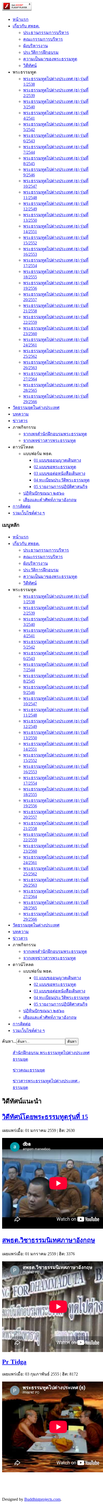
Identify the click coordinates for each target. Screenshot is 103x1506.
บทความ (21, 414)
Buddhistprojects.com (42, 1499)
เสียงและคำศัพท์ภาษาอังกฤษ (50, 500)
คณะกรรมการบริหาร (43, 39)
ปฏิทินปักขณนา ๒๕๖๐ (43, 493)
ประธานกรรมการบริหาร (46, 32)
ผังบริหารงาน (35, 46)
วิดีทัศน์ (30, 65)
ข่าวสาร (20, 420)
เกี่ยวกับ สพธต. (26, 26)
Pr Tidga (14, 1361)
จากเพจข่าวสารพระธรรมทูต (49, 440)
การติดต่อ (22, 506)
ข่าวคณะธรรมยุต (29, 1070)
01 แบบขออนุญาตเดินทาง (57, 460)
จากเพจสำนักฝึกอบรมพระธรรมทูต (55, 434)
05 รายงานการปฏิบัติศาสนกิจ (60, 486)
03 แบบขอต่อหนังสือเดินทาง (59, 473)
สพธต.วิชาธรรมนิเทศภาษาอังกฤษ (48, 1240)
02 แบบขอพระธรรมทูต (55, 467)
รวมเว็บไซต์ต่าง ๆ (29, 513)
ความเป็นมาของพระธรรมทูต (50, 59)
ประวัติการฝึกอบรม (41, 52)
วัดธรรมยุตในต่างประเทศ (36, 407)
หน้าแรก (21, 19)
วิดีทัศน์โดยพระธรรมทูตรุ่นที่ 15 (45, 1116)
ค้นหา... (9, 1041)
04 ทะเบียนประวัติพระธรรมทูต (62, 480)
